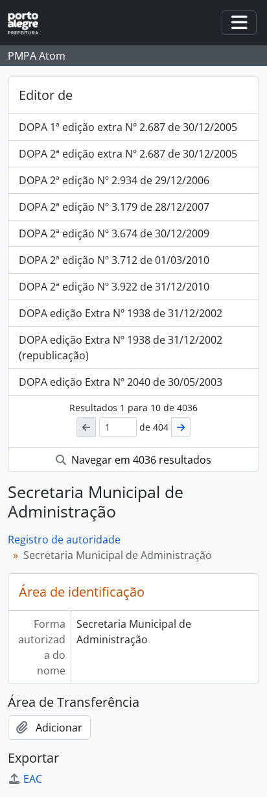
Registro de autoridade (64, 539)
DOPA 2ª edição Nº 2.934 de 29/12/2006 (114, 180)
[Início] (28, 23)
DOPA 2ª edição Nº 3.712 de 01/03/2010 (114, 260)
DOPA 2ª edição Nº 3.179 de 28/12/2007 (114, 207)
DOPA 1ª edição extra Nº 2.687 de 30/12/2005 (128, 127)
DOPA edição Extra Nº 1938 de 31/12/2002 (120, 313)
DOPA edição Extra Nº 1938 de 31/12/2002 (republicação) (120, 348)
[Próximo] (181, 427)
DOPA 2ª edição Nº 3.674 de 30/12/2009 (114, 233)
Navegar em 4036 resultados (140, 460)
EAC (32, 779)
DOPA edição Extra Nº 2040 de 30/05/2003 (120, 382)
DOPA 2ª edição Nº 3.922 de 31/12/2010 (114, 287)
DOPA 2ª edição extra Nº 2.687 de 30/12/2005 (128, 154)
